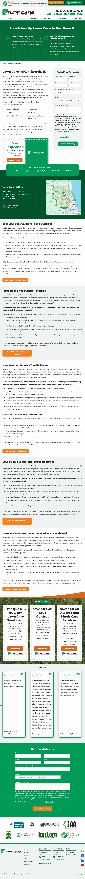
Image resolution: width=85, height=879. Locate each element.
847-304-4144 (10, 198)
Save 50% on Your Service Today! (17, 353)
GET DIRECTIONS (44, 860)
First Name (58, 76)
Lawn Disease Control (56, 171)
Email (70, 83)
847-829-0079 (46, 863)
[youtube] (82, 865)
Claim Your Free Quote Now (15, 280)
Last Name (72, 76)
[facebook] (82, 855)
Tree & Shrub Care (69, 171)
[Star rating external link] (32, 4)
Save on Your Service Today (15, 589)
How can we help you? (62, 105)
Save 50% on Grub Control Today (17, 521)
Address (57, 97)
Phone (57, 83)
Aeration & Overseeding (41, 171)
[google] (82, 851)
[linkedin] (82, 860)
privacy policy (64, 137)
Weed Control (28, 171)
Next (83, 705)
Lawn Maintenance (17, 171)
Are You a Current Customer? (64, 89)
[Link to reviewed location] (14, 675)
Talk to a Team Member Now (15, 451)
